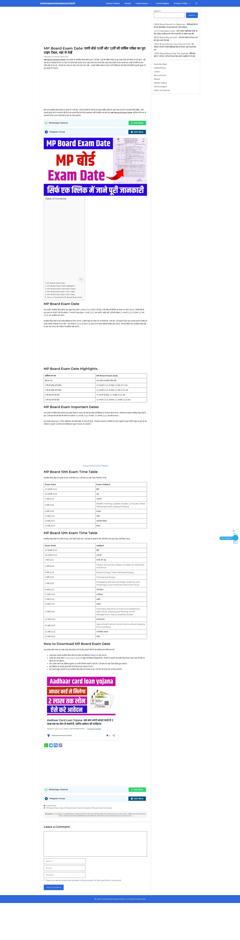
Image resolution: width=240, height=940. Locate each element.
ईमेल (128, 816)
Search (157, 11)
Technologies (162, 3)
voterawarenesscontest (57, 3)
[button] (196, 3)
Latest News (142, 3)
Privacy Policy (181, 3)
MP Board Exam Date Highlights (61, 286)
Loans (157, 71)
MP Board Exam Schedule (101, 808)
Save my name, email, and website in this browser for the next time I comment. (84, 880)
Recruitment (160, 75)
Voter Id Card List (162, 90)
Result (128, 3)
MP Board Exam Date (56, 283)
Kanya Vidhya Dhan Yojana (95, 465)
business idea (160, 64)
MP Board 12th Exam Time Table (61, 294)
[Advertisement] (95, 25)
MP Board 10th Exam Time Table (61, 292)
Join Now (138, 123)
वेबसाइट (93, 655)
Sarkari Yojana (113, 3)
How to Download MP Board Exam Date (64, 297)
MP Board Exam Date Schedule (77, 808)
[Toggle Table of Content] (79, 279)
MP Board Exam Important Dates (61, 289)
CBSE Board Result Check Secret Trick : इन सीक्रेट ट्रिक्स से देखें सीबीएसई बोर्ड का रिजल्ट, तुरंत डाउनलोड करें (175, 47)
